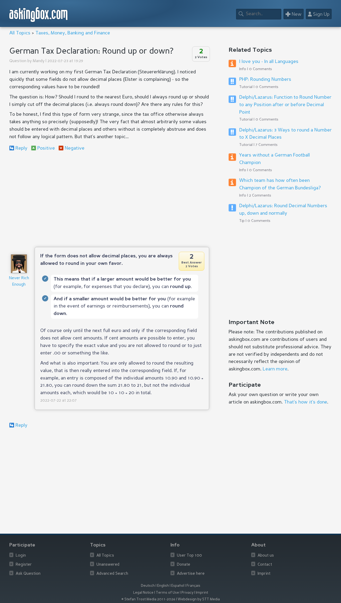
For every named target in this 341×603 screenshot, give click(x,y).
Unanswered (107, 565)
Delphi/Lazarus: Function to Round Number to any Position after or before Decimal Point (285, 105)
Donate (183, 565)
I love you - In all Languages (268, 61)
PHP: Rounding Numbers (265, 79)
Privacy (187, 592)
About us (266, 556)
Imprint (264, 574)
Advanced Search (112, 574)
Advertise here (191, 574)
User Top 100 (189, 556)
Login (21, 556)
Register (24, 565)
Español (177, 586)
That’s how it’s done (305, 402)
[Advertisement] (109, 199)
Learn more (275, 369)
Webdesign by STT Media (199, 599)
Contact (265, 565)
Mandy (38, 61)
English (163, 586)
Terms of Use (167, 592)
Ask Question (28, 574)
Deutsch (148, 586)
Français (193, 586)
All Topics (19, 33)
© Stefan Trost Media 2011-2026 (148, 599)
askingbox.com (38, 14)
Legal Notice (143, 592)
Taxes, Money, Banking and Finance (72, 33)
